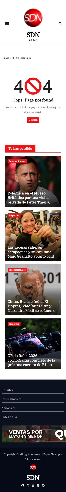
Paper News (50, 454)
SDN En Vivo (10, 417)
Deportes (14, 215)
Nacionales (8, 408)
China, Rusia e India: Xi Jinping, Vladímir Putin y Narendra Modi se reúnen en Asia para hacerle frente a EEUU (33, 310)
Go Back (33, 119)
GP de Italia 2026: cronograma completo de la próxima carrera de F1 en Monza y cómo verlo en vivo (32, 362)
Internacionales (17, 161)
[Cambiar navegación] (7, 23)
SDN (33, 34)
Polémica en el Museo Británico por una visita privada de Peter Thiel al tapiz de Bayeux (29, 200)
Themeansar (32, 459)
